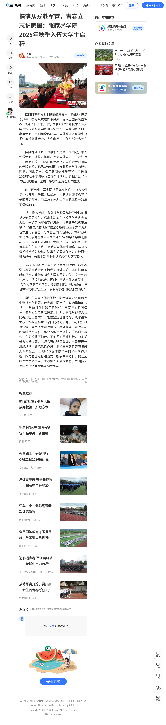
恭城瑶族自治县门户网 (30, 572)
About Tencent (36, 701)
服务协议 (49, 701)
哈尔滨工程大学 (27, 467)
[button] (138, 28)
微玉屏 (22, 546)
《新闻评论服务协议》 (63, 609)
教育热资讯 (24, 494)
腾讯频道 (62, 705)
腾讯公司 (49, 714)
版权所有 (57, 714)
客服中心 (72, 705)
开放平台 (68, 701)
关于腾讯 (24, 701)
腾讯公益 (42, 705)
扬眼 (21, 441)
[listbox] (53, 495)
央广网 (22, 415)
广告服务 (78, 701)
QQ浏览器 (52, 705)
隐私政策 (59, 701)
